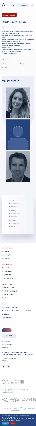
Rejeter (13, 423)
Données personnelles (7, 344)
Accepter (5, 423)
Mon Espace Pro (9, 335)
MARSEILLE (5, 67)
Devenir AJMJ (7, 271)
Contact (4, 298)
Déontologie (6, 255)
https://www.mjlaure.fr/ (9, 27)
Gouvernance (6, 251)
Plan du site (5, 347)
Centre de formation (9, 307)
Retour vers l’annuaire (9, 15)
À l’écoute (5, 258)
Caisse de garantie (9, 278)
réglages (18, 420)
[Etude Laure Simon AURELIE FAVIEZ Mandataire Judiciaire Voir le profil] (18, 102)
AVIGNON (21, 64)
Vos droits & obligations (10, 291)
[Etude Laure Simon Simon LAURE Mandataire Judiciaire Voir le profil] (18, 166)
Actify (6, 330)
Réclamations (7, 274)
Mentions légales (6, 341)
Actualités (5, 314)
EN (13, 5)
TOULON (4, 64)
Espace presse (7, 317)
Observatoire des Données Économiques (17, 311)
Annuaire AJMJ (7, 294)
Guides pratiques (8, 287)
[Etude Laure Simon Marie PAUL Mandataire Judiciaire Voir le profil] (18, 134)
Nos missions (6, 268)
